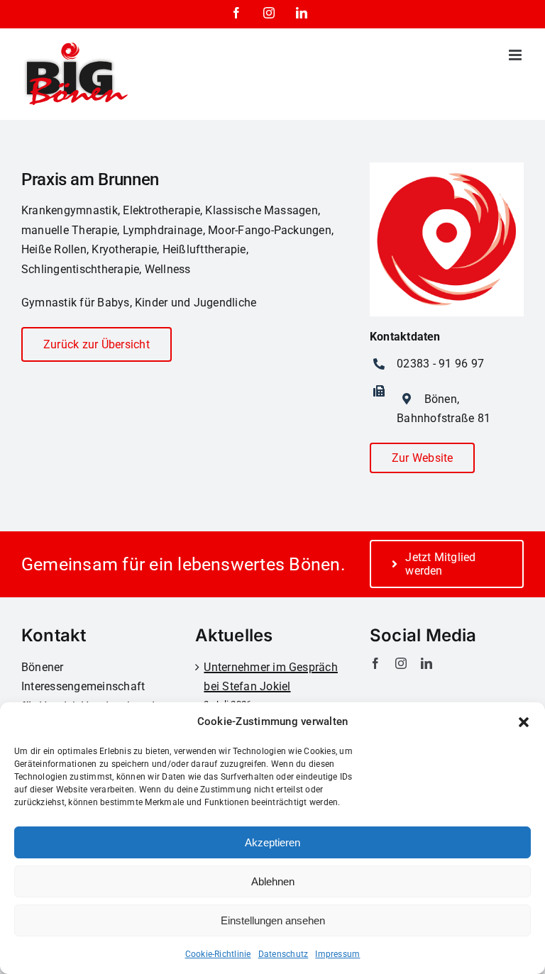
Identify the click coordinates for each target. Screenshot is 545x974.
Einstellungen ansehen (273, 920)
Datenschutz (283, 954)
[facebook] (375, 663)
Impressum (337, 954)
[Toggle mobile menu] (516, 55)
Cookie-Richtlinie (218, 954)
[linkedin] (426, 663)
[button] (524, 722)
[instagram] (401, 663)
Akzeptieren (272, 842)
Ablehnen (272, 881)
